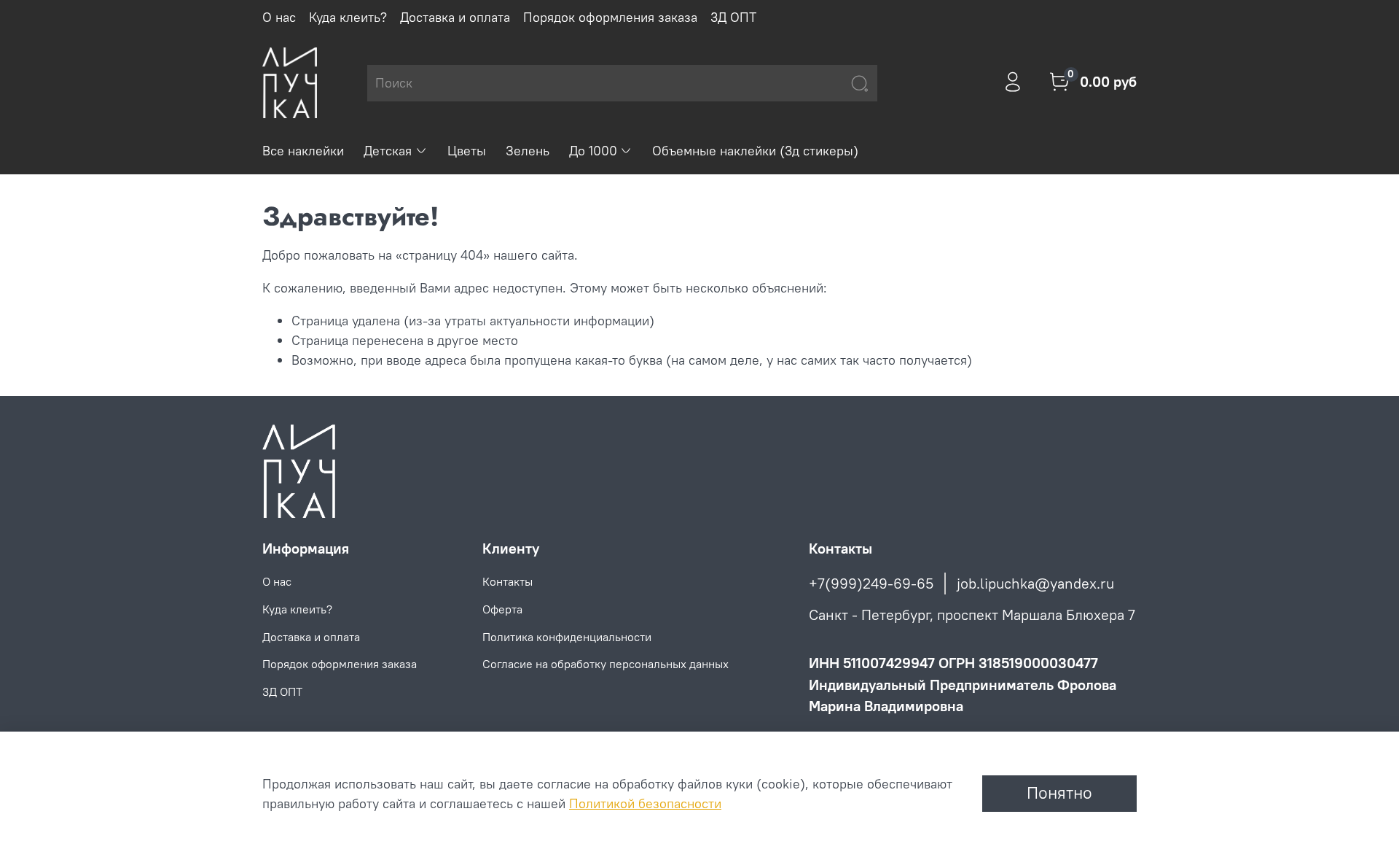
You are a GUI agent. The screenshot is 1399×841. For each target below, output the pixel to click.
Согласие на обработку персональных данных (605, 663)
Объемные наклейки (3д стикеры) (755, 150)
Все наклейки (303, 150)
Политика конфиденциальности (566, 636)
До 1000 (593, 150)
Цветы (466, 150)
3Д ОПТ (733, 17)
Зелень (527, 150)
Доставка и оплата (455, 17)
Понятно (1059, 793)
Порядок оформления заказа (610, 17)
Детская (388, 150)
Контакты (507, 581)
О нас (279, 17)
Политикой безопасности (645, 803)
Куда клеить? (348, 17)
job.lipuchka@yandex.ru (1035, 583)
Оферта (502, 609)
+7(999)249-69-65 (871, 583)
